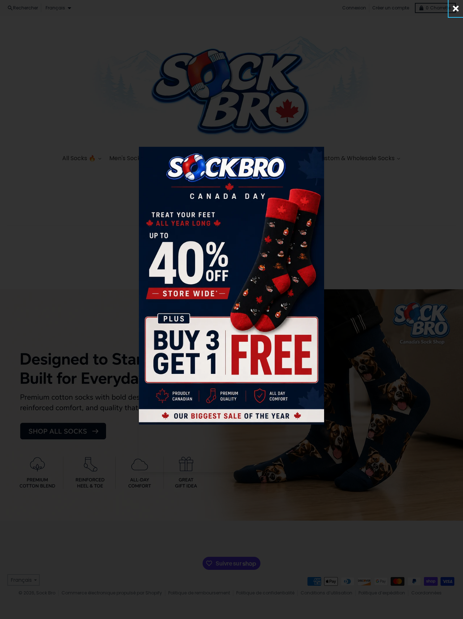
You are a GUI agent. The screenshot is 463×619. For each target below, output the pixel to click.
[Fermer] (456, 8)
